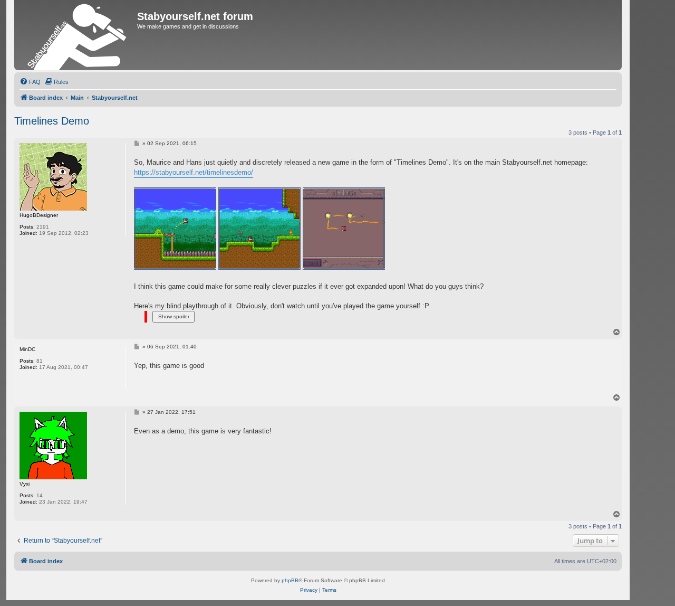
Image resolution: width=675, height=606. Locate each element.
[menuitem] (30, 81)
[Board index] (77, 35)
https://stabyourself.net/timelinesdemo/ (193, 172)
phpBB (290, 580)
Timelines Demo (51, 121)
